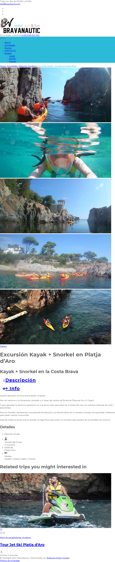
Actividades (9, 45)
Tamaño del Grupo (13, 442)
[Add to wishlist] (1, 530)
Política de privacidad (10, 560)
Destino (8, 48)
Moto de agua (6, 537)
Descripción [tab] (20, 380)
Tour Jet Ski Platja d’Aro (22, 545)
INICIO (7, 42)
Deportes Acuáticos (22, 537)
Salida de (8, 447)
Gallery (3, 346)
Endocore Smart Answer (58, 558)
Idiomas (8, 456)
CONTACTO (10, 50)
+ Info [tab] (12, 388)
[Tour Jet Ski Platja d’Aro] (55, 527)
